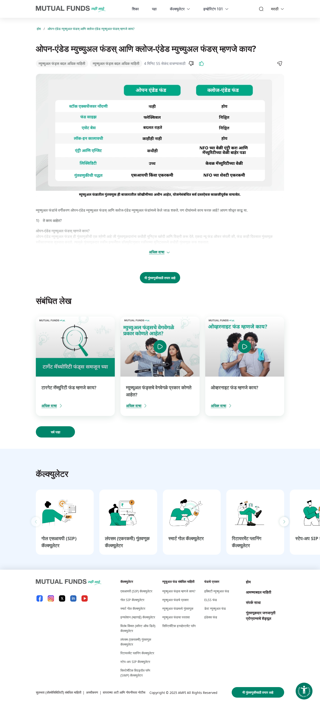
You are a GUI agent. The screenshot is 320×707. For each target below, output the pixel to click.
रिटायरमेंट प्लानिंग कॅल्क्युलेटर (137, 653)
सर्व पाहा (55, 432)
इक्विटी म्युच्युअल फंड (216, 591)
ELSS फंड (210, 600)
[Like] (201, 63)
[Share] (279, 63)
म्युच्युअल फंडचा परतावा (176, 617)
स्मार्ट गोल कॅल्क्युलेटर (186, 538)
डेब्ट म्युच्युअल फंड (215, 608)
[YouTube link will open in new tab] (84, 598)
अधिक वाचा (156, 251)
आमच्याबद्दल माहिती (258, 592)
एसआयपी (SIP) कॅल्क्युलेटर (136, 591)
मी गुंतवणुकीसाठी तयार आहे (160, 278)
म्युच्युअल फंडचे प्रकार (175, 600)
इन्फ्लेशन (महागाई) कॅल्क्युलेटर (137, 617)
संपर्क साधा (253, 602)
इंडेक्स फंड (210, 617)
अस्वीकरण (92, 692)
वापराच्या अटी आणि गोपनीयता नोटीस (124, 692)
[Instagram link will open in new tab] (51, 598)
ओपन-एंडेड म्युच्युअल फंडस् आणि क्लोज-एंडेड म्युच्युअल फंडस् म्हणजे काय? (91, 28)
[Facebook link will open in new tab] (39, 598)
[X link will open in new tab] (62, 598)
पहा (154, 8)
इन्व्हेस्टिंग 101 (213, 8)
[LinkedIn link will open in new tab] (73, 598)
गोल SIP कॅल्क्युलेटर (132, 600)
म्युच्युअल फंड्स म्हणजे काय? (178, 591)
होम (39, 28)
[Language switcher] (282, 9)
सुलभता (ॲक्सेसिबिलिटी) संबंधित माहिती (58, 692)
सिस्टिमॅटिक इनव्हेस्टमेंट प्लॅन (179, 626)
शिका (135, 8)
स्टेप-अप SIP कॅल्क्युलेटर (135, 661)
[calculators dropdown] (188, 9)
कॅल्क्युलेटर (177, 8)
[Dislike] (191, 63)
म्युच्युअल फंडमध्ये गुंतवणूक (177, 608)
